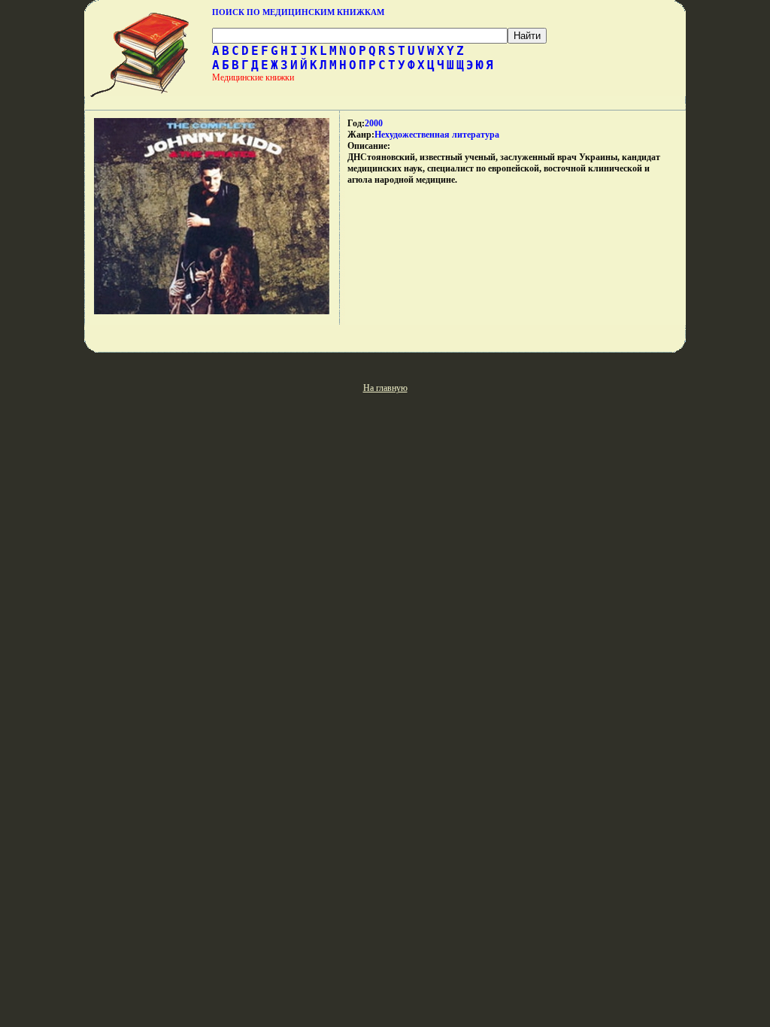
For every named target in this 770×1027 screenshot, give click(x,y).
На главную (385, 388)
